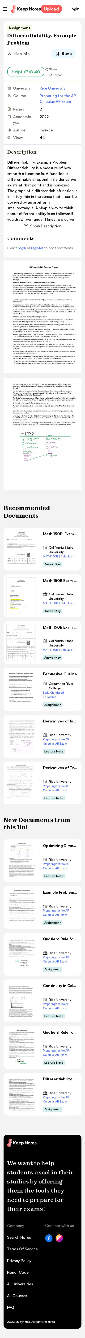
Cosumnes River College (61, 686)
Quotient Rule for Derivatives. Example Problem (60, 939)
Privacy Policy (19, 1260)
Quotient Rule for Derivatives (60, 1032)
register (37, 248)
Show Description (45, 226)
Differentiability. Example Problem (60, 1079)
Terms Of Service (22, 1249)
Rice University (53, 88)
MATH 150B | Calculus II (58, 556)
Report (58, 75)
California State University (61, 549)
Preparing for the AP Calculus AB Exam (58, 98)
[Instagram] (59, 1240)
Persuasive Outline (60, 674)
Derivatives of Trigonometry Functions (60, 767)
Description (22, 152)
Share (53, 69)
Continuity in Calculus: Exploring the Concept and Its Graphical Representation (60, 985)
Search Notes (19, 1237)
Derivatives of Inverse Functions (60, 721)
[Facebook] (49, 1240)
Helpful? (26, 71)
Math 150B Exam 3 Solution (60, 627)
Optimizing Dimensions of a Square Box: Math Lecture (60, 845)
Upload (51, 8)
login (22, 248)
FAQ (10, 1307)
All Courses (17, 1295)
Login (74, 8)
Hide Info (22, 53)
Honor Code (18, 1272)
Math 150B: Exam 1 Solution (60, 533)
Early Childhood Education (53, 695)
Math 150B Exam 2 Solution (60, 580)
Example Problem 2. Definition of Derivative (60, 892)
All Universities (20, 1284)
